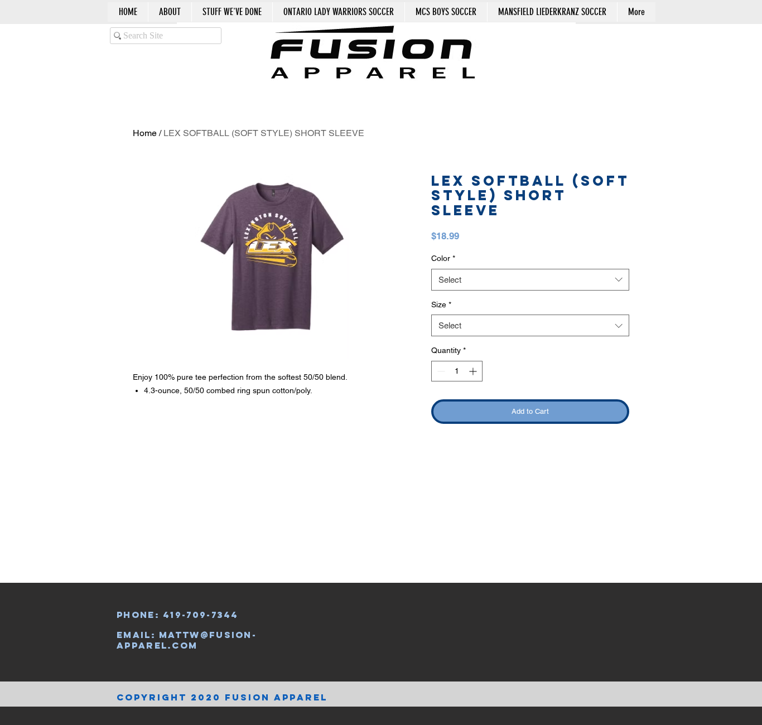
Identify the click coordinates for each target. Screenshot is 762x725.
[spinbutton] (457, 371)
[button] (605, 41)
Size (441, 304)
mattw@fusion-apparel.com (187, 639)
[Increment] (474, 371)
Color (443, 258)
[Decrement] (440, 371)
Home (145, 133)
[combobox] (530, 280)
